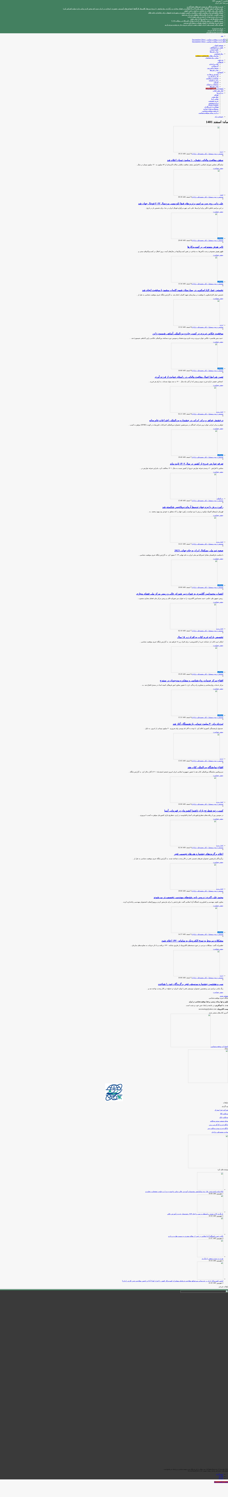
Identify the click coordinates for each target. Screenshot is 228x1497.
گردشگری (214, 66)
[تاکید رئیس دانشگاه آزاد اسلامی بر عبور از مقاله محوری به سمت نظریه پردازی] (210, 1234)
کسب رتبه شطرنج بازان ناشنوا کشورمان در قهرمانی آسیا (193, 810)
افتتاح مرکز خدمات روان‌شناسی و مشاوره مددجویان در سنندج (191, 680)
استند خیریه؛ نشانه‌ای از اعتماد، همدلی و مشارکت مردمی (203, 23)
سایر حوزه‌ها (214, 52)
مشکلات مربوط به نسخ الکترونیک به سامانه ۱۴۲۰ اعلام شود (192, 940)
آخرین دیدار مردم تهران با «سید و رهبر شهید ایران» (205, 17)
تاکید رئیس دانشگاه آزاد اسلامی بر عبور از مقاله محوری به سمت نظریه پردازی (195, 1236)
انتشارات (214, 89)
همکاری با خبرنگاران (211, 107)
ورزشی (220, 60)
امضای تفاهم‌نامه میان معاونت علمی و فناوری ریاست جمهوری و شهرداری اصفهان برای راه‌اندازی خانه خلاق (185, 13)
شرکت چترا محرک (217, 28)
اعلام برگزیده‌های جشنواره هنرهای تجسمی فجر (198, 854)
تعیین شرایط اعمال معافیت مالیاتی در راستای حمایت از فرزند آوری (189, 376)
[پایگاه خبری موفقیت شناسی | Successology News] (210, 40)
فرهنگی (220, 62)
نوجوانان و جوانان (212, 84)
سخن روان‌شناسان (211, 58)
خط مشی (215, 97)
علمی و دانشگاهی (216, 47)
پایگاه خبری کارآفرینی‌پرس (215, 30)
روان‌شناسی (218, 54)
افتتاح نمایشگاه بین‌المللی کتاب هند (205, 767)
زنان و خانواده (213, 80)
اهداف (216, 95)
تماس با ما (214, 99)
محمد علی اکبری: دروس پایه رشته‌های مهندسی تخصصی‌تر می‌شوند (188, 897)
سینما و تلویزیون (212, 68)
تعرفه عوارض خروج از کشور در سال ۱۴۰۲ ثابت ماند (196, 463)
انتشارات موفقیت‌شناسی (219, 1046)
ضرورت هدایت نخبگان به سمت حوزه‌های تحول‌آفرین (205, 7)
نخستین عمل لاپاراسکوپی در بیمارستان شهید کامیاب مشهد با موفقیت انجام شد (182, 290)
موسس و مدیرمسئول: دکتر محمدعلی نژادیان (207, 154)
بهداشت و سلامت (212, 78)
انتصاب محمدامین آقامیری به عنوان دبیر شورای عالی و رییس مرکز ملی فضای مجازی (179, 593)
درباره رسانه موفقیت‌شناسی (208, 113)
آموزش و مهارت (212, 74)
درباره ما (220, 93)
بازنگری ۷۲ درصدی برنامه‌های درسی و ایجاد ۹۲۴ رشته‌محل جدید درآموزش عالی (195, 1214)
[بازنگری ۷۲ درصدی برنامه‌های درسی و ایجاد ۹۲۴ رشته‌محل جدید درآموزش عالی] (210, 1212)
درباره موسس (213, 103)
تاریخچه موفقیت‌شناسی (210, 111)
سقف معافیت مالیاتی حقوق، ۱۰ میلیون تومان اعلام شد (195, 160)
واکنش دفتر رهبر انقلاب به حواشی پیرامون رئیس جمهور (203, 11)
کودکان (216, 82)
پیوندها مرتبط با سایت (210, 109)
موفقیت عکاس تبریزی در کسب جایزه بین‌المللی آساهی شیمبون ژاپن (187, 333)
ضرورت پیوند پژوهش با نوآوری (212, 1259)
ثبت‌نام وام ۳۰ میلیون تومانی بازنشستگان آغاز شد (198, 723)
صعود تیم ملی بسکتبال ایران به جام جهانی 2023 (198, 550)
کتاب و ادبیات (213, 64)
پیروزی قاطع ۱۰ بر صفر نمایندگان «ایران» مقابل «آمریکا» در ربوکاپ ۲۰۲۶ (197, 21)
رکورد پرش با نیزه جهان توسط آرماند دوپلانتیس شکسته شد (192, 507)
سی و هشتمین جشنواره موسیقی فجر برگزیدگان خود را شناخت (190, 984)
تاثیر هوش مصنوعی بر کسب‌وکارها (205, 246)
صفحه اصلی (218, 45)
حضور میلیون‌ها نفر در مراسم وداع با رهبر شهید (206, 19)
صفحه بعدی (224, 996)
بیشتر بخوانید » (218, 168)
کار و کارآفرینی (213, 76)
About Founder (213, 105)
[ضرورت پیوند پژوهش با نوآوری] (210, 1256)
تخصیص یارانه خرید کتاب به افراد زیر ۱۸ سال (200, 637)
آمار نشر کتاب (218, 91)
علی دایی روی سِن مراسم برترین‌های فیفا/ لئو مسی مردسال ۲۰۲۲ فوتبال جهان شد (180, 203)
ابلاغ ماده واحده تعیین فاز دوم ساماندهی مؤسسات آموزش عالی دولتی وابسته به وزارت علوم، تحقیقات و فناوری (184, 1191)
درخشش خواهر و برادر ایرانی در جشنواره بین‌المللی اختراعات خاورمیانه (186, 420)
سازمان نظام (206, 56)
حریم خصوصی (213, 101)
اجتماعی (220, 72)
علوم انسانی (214, 50)
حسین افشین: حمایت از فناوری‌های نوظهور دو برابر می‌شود (202, 15)
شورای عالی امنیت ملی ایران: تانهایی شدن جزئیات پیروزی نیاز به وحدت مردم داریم (194, 25)
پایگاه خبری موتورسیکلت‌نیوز (214, 32)
